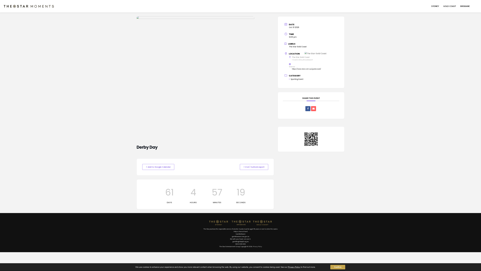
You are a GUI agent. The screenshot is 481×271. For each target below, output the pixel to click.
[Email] (313, 108)
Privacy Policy (257, 246)
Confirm (337, 267)
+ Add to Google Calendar (158, 167)
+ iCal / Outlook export (254, 167)
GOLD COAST (449, 6)
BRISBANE (465, 6)
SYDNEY (435, 6)
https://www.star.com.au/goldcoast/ (306, 69)
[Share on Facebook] (307, 108)
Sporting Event (297, 79)
